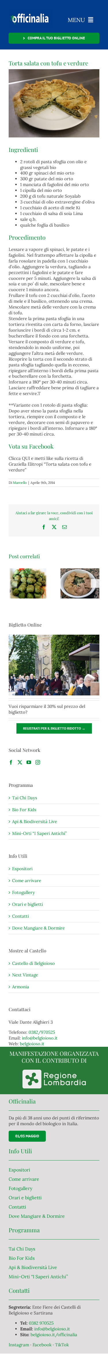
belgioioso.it (32, 1043)
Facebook (43, 1344)
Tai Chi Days (24, 797)
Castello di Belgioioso (33, 963)
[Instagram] (37, 762)
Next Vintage (25, 975)
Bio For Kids (24, 809)
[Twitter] (20, 762)
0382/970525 (42, 1032)
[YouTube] (28, 762)
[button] (13, 583)
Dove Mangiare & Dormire (38, 928)
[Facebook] (11, 762)
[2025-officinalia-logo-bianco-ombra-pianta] (30, 11)
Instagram (19, 1344)
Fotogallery (23, 892)
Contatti (20, 916)
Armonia (20, 986)
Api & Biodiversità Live (34, 821)
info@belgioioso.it (40, 1038)
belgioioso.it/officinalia (54, 1334)
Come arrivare (26, 880)
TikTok (62, 1344)
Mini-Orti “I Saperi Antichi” (39, 833)
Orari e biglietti (27, 904)
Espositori (22, 868)
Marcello (20, 482)
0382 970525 (41, 1323)
